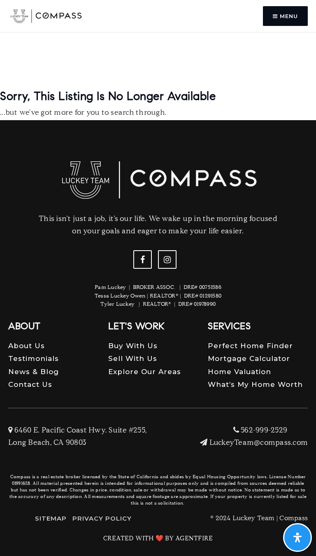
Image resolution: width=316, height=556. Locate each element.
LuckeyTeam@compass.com (258, 443)
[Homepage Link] (45, 16)
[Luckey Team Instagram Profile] (167, 259)
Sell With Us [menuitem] (132, 358)
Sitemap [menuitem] (51, 518)
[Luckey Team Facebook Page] (142, 259)
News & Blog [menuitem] (33, 372)
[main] (158, 68)
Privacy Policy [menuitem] (102, 518)
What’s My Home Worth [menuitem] (255, 384)
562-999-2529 (263, 431)
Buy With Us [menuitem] (133, 346)
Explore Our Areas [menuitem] (144, 372)
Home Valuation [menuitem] (239, 372)
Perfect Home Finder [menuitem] (250, 346)
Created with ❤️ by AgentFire (158, 539)
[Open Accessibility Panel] (297, 537)
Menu (288, 16)
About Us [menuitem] (26, 346)
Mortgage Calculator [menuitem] (249, 358)
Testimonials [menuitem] (33, 358)
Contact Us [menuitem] (30, 384)
